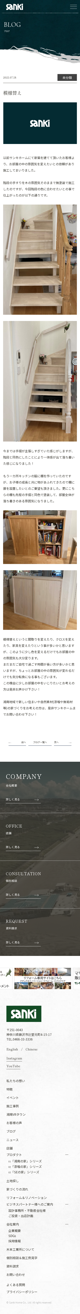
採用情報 (14, 1241)
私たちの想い (15, 1081)
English (12, 1049)
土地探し (12, 1181)
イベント (12, 1097)
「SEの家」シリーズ (23, 1172)
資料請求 (12, 1266)
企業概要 (14, 1231)
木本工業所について (20, 1249)
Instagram (14, 1058)
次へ (56, 742)
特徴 (9, 1089)
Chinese (32, 1049)
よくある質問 (15, 1284)
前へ (23, 742)
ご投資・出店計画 (20, 1216)
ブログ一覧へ (40, 742)
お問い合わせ (15, 1274)
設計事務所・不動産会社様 (27, 1210)
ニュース (12, 1140)
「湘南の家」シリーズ (25, 1161)
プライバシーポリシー (21, 1291)
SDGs (12, 1236)
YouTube (13, 1066)
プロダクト (14, 1155)
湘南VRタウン (16, 1114)
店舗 (9, 1148)
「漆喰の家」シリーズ (25, 1167)
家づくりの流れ (17, 1189)
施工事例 (12, 1106)
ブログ (11, 1131)
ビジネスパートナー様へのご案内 (29, 1204)
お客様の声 (14, 1123)
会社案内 (12, 1224)
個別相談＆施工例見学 (21, 1258)
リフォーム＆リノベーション (26, 1198)
